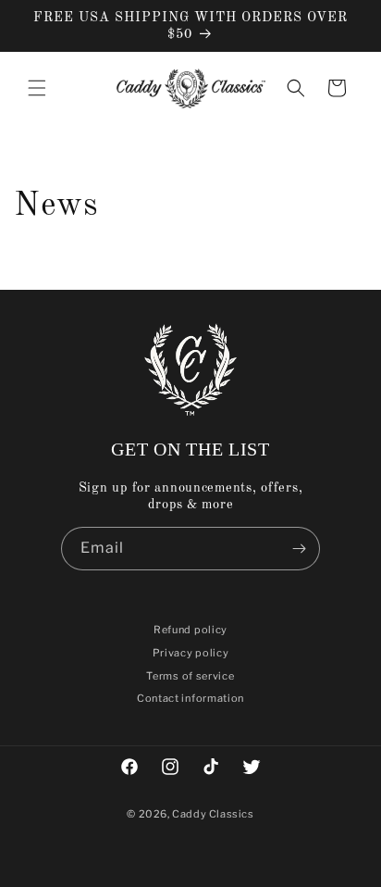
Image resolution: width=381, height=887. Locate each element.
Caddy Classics (212, 813)
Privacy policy (191, 652)
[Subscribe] (298, 548)
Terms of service (190, 675)
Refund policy (190, 629)
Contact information (190, 698)
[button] (37, 88)
